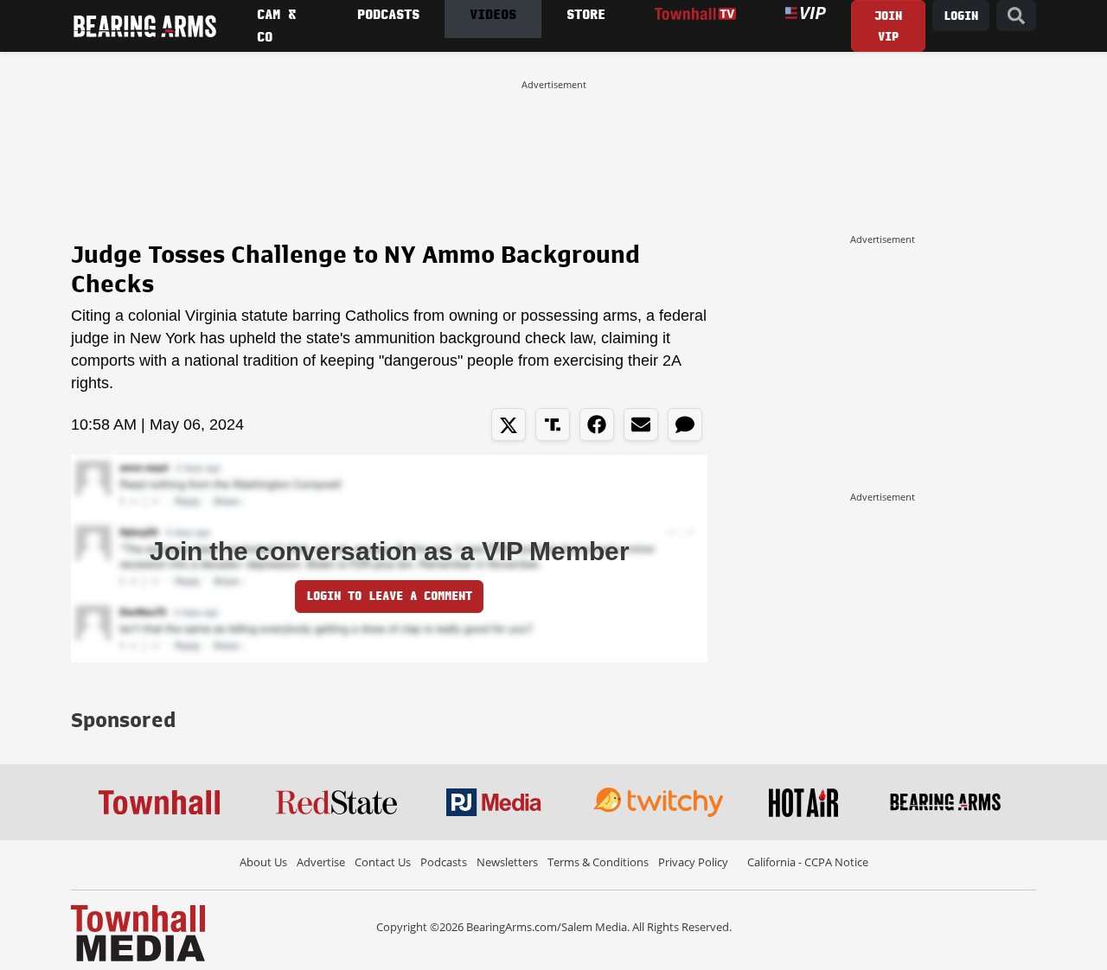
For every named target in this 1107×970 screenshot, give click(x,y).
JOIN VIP (888, 26)
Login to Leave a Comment (389, 596)
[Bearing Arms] (144, 26)
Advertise (321, 862)
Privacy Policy (693, 862)
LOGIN (961, 16)
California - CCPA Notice (807, 862)
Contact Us (383, 862)
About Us (263, 862)
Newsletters (507, 862)
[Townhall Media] (138, 932)
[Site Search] (1016, 16)
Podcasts (443, 862)
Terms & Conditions (598, 862)
